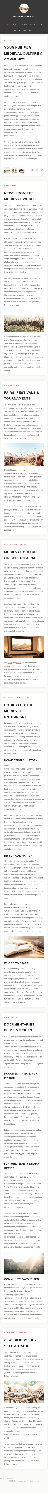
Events (24, 24)
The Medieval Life (24, 16)
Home (7, 24)
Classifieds (28, 30)
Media (32, 24)
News (15, 24)
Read (41, 24)
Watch (17, 30)
